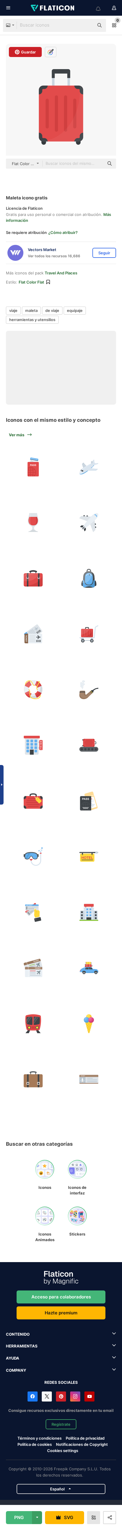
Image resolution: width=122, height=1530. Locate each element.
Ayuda (12, 1358)
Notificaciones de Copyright (82, 1444)
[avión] (89, 467)
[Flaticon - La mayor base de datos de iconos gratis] (53, 8)
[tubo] (89, 690)
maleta (31, 310)
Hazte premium (61, 1313)
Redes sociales (61, 1382)
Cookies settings (62, 1450)
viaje (13, 310)
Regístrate (61, 1424)
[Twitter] (47, 1396)
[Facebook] (33, 1396)
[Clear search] (86, 25)
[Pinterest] (61, 1396)
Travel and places (61, 273)
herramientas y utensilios (32, 319)
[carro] (89, 968)
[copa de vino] (33, 523)
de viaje (52, 310)
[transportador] (89, 745)
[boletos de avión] (33, 912)
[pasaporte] (33, 467)
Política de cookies (34, 1444)
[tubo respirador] (33, 857)
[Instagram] (75, 1396)
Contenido (18, 1334)
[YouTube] (89, 1396)
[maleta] (33, 578)
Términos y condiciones (39, 1438)
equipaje (75, 310)
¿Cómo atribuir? (63, 232)
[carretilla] (89, 634)
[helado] (89, 1024)
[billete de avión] (33, 634)
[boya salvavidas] (33, 690)
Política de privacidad (85, 1438)
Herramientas (22, 1346)
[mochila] (89, 578)
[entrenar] (33, 1024)
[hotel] (33, 745)
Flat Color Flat (31, 282)
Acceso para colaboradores (61, 1297)
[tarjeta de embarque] (89, 1079)
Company (16, 1370)
